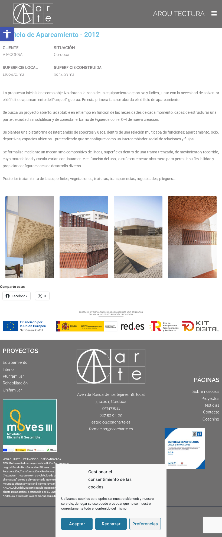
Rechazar (111, 523)
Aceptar (77, 523)
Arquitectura (179, 14)
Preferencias (145, 523)
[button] (7, 34)
